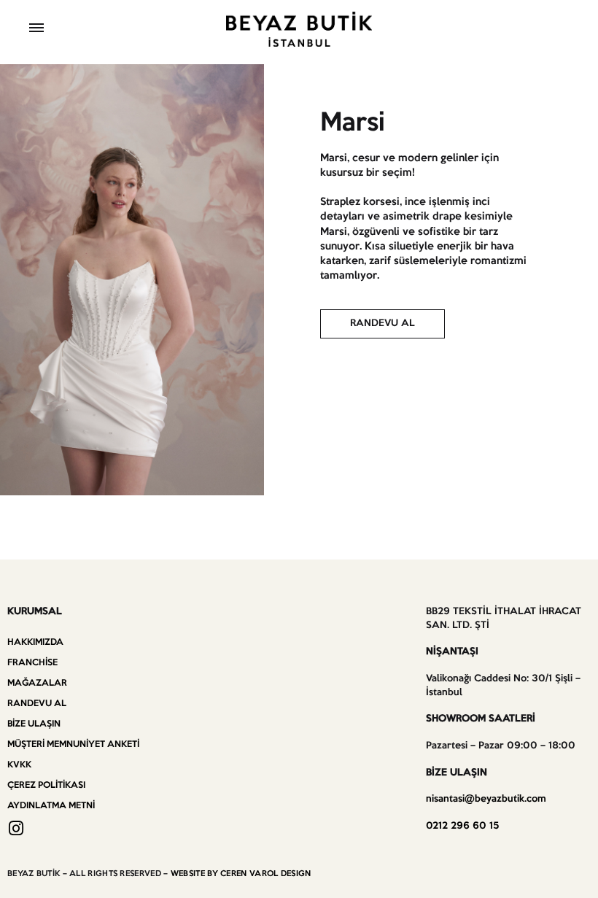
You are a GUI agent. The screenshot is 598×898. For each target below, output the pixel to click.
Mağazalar (37, 683)
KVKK (19, 765)
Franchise (32, 662)
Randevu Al (36, 703)
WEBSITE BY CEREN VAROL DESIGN (241, 874)
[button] (382, 323)
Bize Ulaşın (34, 724)
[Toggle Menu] (36, 29)
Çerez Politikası (46, 785)
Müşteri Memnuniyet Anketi (73, 744)
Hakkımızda (35, 642)
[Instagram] (15, 828)
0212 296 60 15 (462, 826)
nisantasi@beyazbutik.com (486, 799)
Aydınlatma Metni (51, 805)
